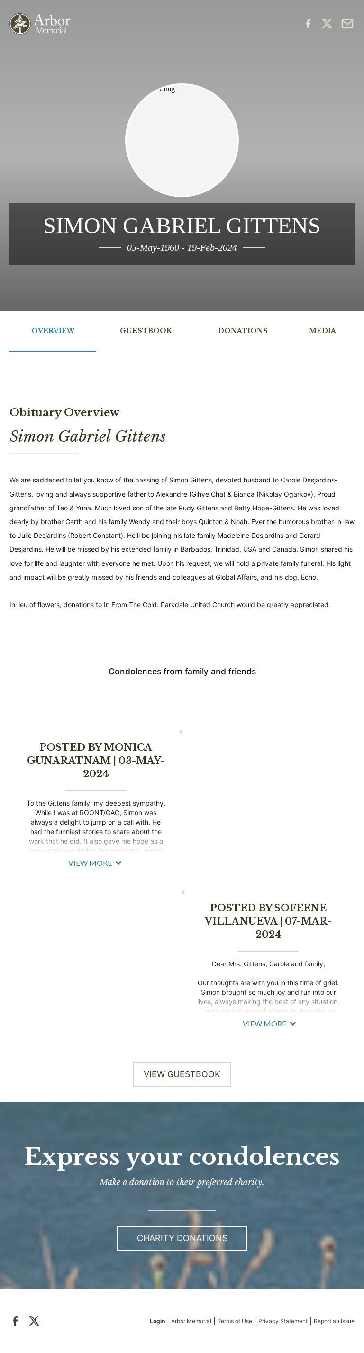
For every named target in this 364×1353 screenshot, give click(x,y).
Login (157, 1321)
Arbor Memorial (191, 1321)
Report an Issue (334, 1321)
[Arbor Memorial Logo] (39, 24)
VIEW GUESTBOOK (182, 1074)
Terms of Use (235, 1321)
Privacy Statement (283, 1321)
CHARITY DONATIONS (182, 1238)
